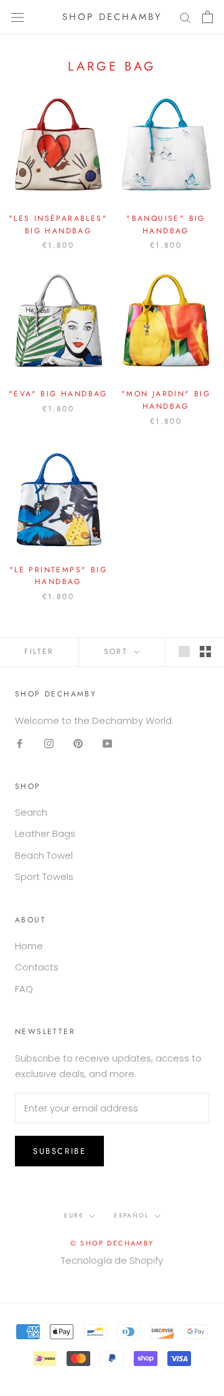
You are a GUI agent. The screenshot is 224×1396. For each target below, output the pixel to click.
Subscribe (59, 1151)
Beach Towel (44, 855)
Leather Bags (45, 833)
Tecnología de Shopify (112, 1260)
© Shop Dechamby (112, 1243)
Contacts (36, 967)
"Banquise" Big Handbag (165, 225)
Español (131, 1215)
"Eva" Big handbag (58, 393)
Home (29, 945)
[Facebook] (19, 743)
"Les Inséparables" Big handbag (58, 225)
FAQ (24, 988)
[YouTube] (107, 743)
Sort (118, 651)
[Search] (185, 17)
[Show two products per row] (205, 651)
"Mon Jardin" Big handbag (165, 400)
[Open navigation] (17, 17)
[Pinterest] (78, 743)
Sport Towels (44, 876)
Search (31, 812)
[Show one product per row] (184, 651)
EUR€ (74, 1215)
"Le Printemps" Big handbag (58, 576)
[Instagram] (49, 743)
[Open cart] (207, 17)
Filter (39, 651)
